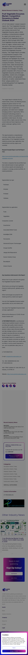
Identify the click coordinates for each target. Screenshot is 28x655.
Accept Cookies (14, 651)
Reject (14, 647)
